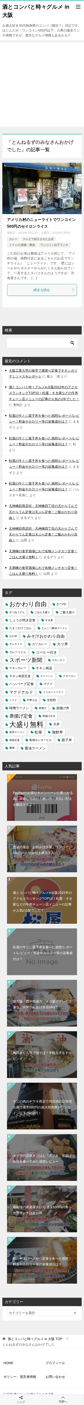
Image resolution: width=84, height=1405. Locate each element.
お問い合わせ (55, 1377)
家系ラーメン (17, 732)
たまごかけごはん (20, 628)
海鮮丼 (57, 732)
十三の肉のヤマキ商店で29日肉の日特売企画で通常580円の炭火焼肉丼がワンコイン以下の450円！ (42, 1107)
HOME (8, 1363)
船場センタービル (40, 740)
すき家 (49, 620)
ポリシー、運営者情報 (20, 1377)
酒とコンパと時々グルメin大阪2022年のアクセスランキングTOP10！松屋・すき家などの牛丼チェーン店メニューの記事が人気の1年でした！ (44, 393)
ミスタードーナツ (53, 692)
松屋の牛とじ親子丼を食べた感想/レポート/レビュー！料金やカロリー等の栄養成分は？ (43, 953)
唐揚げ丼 (62, 708)
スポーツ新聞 (25, 660)
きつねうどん (17, 612)
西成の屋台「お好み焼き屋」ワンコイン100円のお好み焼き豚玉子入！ (42, 850)
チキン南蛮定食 (20, 676)
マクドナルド (21, 692)
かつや (61, 604)
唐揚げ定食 (21, 716)
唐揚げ (42, 708)
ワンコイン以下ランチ (54, 245)
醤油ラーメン (35, 748)
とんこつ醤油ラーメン (54, 628)
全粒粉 (51, 700)
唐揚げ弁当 (48, 716)
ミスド (13, 700)
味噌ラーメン (19, 708)
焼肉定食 (14, 740)
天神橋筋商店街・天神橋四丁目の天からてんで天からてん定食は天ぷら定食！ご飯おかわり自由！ (43, 511)
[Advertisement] (42, 85)
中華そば (32, 700)
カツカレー (39, 644)
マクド (48, 684)
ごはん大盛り (42, 612)
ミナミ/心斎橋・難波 (22, 245)
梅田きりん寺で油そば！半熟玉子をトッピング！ (42, 1055)
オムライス (15, 644)
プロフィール (55, 1363)
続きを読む (42, 290)
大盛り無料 (26, 724)
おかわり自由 (28, 604)
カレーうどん (17, 652)
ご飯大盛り (67, 612)
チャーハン (46, 676)
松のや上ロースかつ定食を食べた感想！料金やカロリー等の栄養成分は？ (42, 1261)
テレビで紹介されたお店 (38, 239)
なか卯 (13, 636)
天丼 (56, 724)
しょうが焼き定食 (22, 620)
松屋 (38, 732)
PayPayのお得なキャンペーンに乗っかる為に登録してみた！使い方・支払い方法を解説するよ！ (43, 798)
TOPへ (63, 1401)
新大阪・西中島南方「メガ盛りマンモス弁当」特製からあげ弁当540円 (42, 1004)
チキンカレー (17, 668)
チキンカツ (58, 660)
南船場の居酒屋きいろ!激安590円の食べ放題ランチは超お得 (42, 1210)
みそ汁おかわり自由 (46, 636)
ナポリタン (69, 676)
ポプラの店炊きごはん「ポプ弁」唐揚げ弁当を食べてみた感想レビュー (42, 1158)
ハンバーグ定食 (21, 684)
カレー (13, 239)
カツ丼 (62, 644)
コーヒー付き (46, 652)
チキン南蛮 (44, 668)
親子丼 (67, 740)
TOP (35, 1339)
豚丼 (12, 748)
